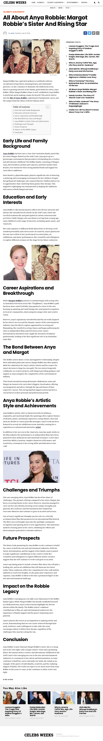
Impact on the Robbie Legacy (25, 129)
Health (52, 8)
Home (34, 2)
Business (40, 2)
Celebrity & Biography (55, 2)
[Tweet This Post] (89, 33)
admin (13, 33)
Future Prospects (20, 127)
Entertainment (72, 2)
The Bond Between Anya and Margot (28, 118)
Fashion (84, 2)
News (60, 8)
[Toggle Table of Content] (46, 107)
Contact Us (59, 734)
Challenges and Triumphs (24, 124)
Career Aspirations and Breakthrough (28, 116)
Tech (67, 8)
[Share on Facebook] (85, 33)
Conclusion (19, 132)
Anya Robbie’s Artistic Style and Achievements (32, 121)
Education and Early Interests (26, 113)
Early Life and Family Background (27, 110)
